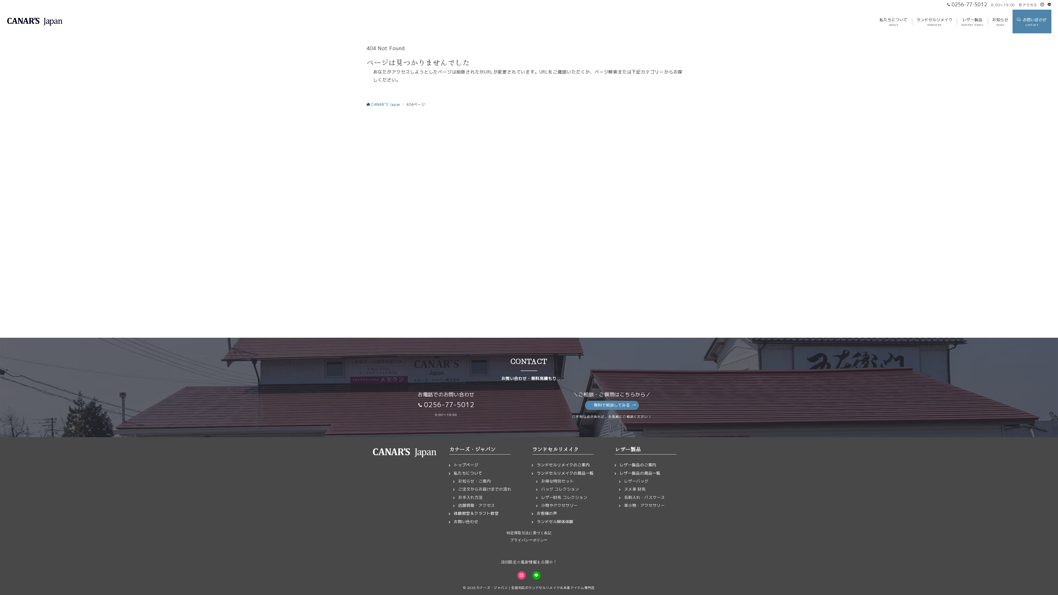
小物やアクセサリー (559, 505)
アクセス (1029, 4)
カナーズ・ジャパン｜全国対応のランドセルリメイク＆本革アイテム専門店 (535, 587)
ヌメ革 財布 (635, 489)
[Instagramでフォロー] (1042, 4)
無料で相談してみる (612, 405)
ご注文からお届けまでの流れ (484, 489)
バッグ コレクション (560, 489)
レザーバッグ (636, 481)
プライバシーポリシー (528, 540)
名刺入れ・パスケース (644, 497)
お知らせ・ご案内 (474, 481)
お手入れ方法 (470, 497)
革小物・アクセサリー (644, 505)
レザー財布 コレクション (564, 497)
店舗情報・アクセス (476, 505)
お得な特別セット (557, 481)
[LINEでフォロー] (1049, 4)
